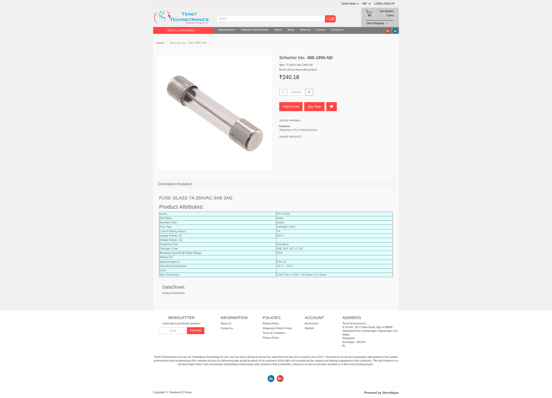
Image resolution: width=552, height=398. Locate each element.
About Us (305, 29)
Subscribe (196, 330)
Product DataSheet (173, 293)
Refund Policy (271, 323)
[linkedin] (395, 30)
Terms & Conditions (274, 333)
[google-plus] (387, 30)
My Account (311, 323)
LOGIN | (378, 3)
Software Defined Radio (255, 29)
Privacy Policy (271, 337)
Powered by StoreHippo (381, 392)
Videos (278, 29)
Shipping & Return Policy (277, 328)
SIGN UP (389, 3)
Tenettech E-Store (180, 392)
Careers (320, 29)
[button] (350, 3)
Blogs (291, 29)
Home (160, 42)
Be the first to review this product (298, 69)
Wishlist (309, 328)
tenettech (295, 120)
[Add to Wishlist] (331, 106)
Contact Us (337, 29)
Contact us (227, 328)
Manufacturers (226, 29)
